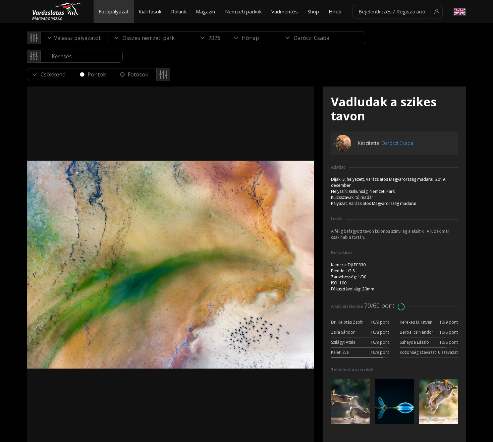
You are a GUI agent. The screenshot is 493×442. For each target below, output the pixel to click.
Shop (313, 11)
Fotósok (138, 74)
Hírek (335, 11)
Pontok (97, 74)
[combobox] (75, 38)
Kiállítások (150, 11)
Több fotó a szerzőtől (352, 370)
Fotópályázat (114, 11)
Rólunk (178, 11)
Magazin (205, 11)
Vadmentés (284, 11)
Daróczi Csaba (397, 143)
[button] (397, 12)
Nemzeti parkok (243, 11)
